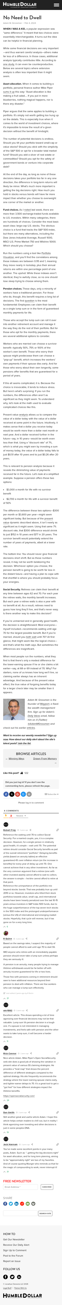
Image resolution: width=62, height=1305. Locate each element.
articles (31, 727)
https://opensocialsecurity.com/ (19, 1096)
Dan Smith (9, 1112)
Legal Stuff (7, 1288)
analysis (23, 414)
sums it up (9, 91)
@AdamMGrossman (39, 723)
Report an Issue (11, 1261)
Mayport (44, 703)
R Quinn (7, 938)
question (29, 300)
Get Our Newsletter (14, 1239)
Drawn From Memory (45, 758)
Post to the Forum (13, 1255)
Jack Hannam (10, 1144)
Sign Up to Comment (14, 1250)
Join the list (24, 743)
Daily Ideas (34, 715)
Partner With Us (20, 1288)
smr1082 (7, 1010)
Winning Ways (16, 758)
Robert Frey (9, 830)
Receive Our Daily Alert (16, 1244)
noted (27, 209)
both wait (31, 636)
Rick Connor (10, 1053)
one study (8, 64)
